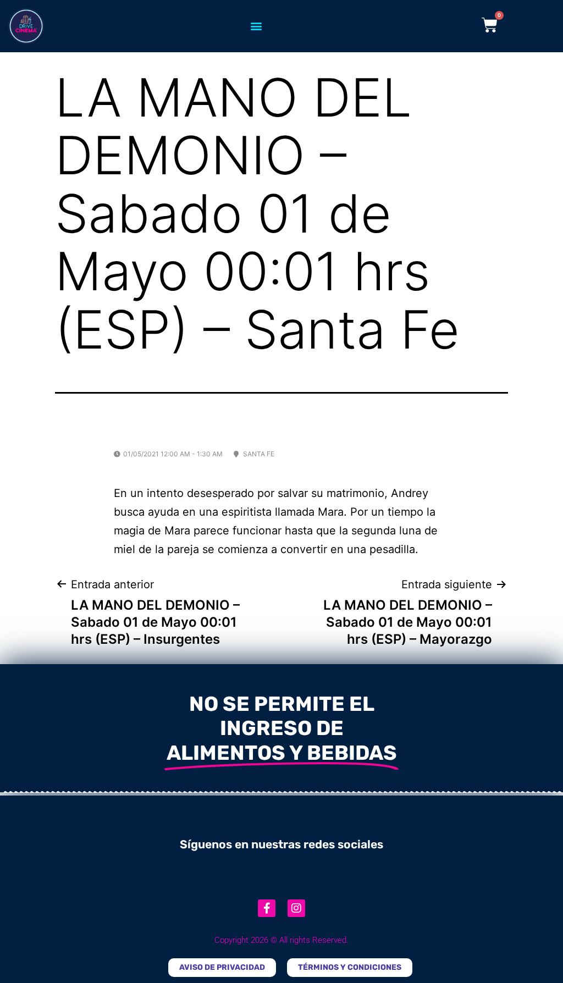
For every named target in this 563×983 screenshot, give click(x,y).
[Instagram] (296, 908)
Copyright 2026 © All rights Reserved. (281, 940)
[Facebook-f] (266, 908)
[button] (256, 26)
